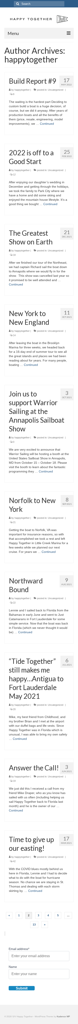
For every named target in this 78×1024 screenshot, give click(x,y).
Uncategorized (55, 89)
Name (13, 967)
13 (34, 924)
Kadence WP (63, 1016)
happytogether (22, 89)
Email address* (19, 949)
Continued (47, 123)
